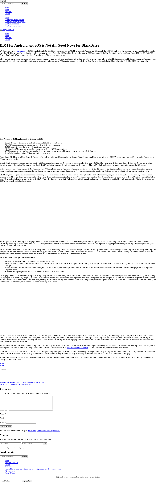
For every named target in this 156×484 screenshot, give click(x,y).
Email (3, 418)
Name (3, 414)
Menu (7, 18)
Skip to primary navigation (14, 20)
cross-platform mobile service (77, 348)
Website (3, 422)
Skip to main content (12, 24)
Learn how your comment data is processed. (44, 431)
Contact (7, 14)
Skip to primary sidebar (13, 26)
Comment (4, 410)
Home (7, 8)
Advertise (8, 12)
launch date (21, 51)
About (7, 10)
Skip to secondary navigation (15, 22)
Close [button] (3, 1)
